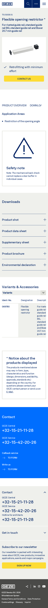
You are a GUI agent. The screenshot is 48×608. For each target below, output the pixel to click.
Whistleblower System (10, 595)
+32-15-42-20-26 (19, 442)
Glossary (19, 602)
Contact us (24, 78)
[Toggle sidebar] (36, 4)
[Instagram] (39, 586)
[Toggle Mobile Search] (28, 4)
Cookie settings (8, 602)
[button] (27, 586)
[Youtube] (43, 586)
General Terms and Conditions (14, 599)
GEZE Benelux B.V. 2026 (11, 592)
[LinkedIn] (35, 586)
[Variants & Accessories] (24, 293)
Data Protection (34, 599)
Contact (7, 492)
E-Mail (9, 391)
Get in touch (10, 532)
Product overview (14, 105)
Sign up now (24, 565)
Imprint (28, 602)
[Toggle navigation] (44, 4)
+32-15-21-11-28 (17, 430)
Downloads (37, 105)
